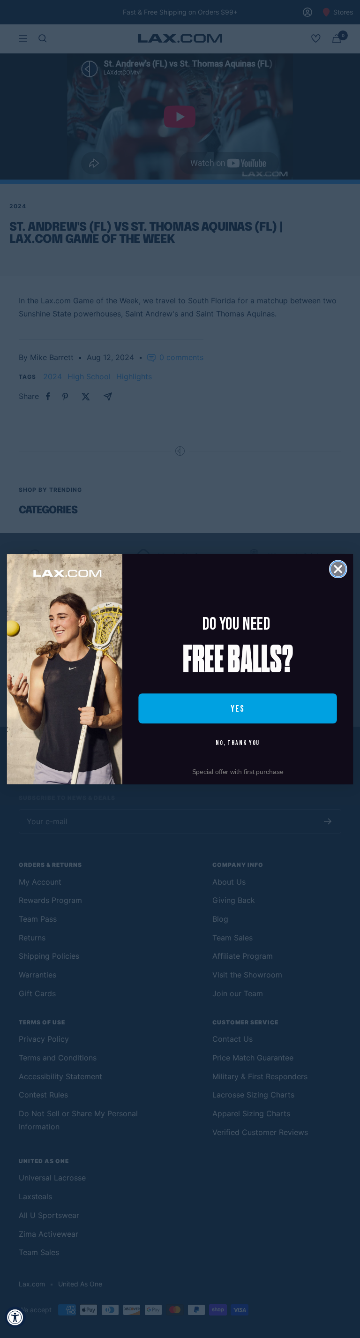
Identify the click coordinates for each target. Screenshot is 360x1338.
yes (238, 708)
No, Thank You (238, 743)
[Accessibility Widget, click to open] (15, 1317)
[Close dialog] (338, 569)
